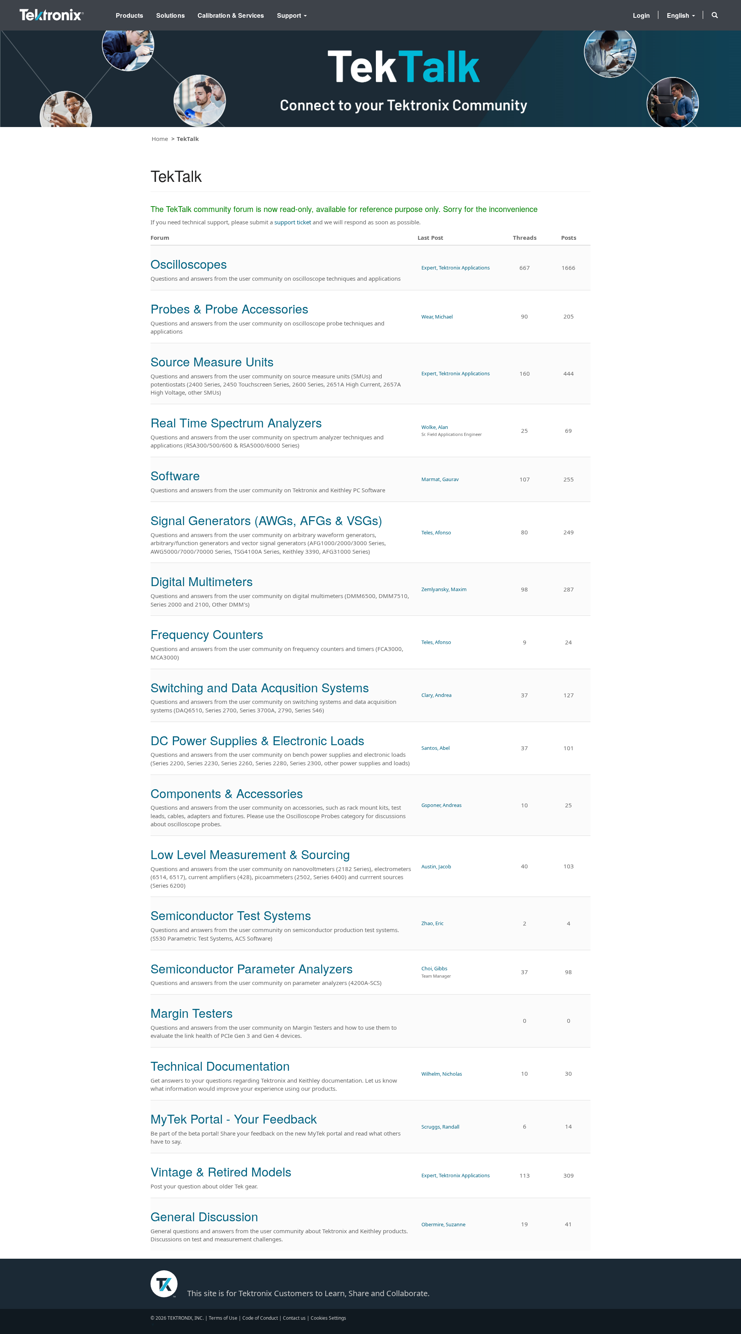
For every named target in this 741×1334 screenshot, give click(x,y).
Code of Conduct (260, 1318)
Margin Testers (192, 1012)
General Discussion (204, 1216)
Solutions (170, 15)
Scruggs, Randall (440, 1126)
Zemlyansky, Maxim (444, 589)
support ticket (292, 222)
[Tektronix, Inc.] (51, 13)
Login (641, 15)
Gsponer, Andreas (441, 805)
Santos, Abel (435, 747)
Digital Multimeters (202, 581)
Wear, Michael (437, 316)
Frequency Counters (207, 633)
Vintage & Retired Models (221, 1171)
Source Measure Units (212, 361)
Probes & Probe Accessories (229, 308)
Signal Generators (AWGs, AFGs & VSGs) (266, 520)
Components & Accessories (227, 793)
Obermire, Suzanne (443, 1224)
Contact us (294, 1318)
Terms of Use (223, 1318)
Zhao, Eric (432, 923)
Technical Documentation (220, 1065)
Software (175, 475)
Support (290, 15)
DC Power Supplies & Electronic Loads (257, 740)
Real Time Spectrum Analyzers (236, 422)
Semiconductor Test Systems (231, 915)
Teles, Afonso (436, 532)
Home (160, 138)
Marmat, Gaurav (440, 479)
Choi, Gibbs (434, 968)
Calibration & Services (231, 15)
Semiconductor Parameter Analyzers (252, 968)
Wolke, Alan (434, 427)
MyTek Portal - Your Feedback (234, 1118)
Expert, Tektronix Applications (455, 267)
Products (129, 15)
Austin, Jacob (436, 866)
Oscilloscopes (189, 263)
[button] (715, 15)
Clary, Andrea (436, 695)
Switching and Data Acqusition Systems (260, 687)
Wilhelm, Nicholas (441, 1073)
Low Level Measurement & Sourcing (250, 854)
